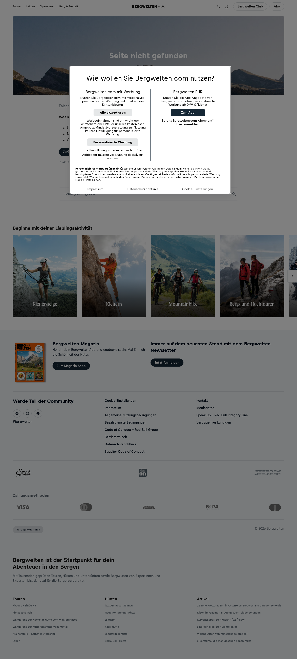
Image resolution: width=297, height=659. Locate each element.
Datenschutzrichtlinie (142, 189)
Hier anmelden (187, 124)
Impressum (95, 189)
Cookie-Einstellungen (197, 189)
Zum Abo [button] (188, 112)
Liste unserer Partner (189, 177)
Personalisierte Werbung (112, 142)
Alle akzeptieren (113, 112)
